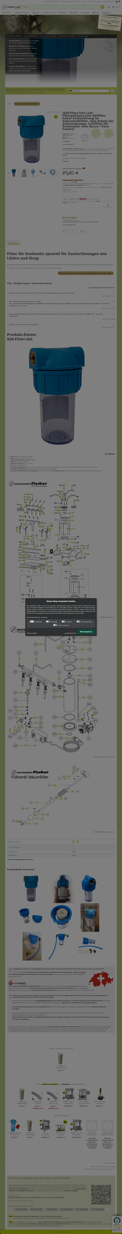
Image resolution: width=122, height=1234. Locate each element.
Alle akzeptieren (86, 632)
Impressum (44, 617)
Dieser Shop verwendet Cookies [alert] (61, 601)
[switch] (32, 621)
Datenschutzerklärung (33, 617)
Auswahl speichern (70, 633)
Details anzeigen (32, 633)
